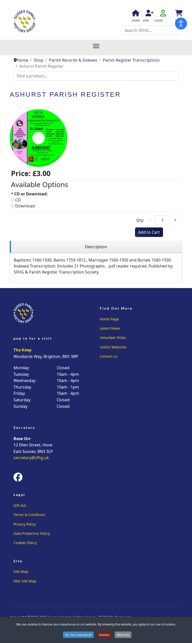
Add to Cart (149, 232)
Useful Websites (113, 347)
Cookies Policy (25, 542)
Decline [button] (104, 634)
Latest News (110, 328)
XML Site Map (25, 581)
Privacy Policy (25, 524)
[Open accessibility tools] (181, 24)
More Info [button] (123, 634)
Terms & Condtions (29, 514)
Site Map (21, 571)
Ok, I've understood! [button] (78, 634)
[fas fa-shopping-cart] (178, 14)
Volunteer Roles (113, 337)
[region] (96, 247)
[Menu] (98, 47)
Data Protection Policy (32, 533)
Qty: (140, 220)
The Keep (23, 350)
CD (17, 200)
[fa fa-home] (135, 14)
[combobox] (149, 30)
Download (24, 206)
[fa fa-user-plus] (149, 14)
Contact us (109, 356)
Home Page (109, 319)
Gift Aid (20, 505)
